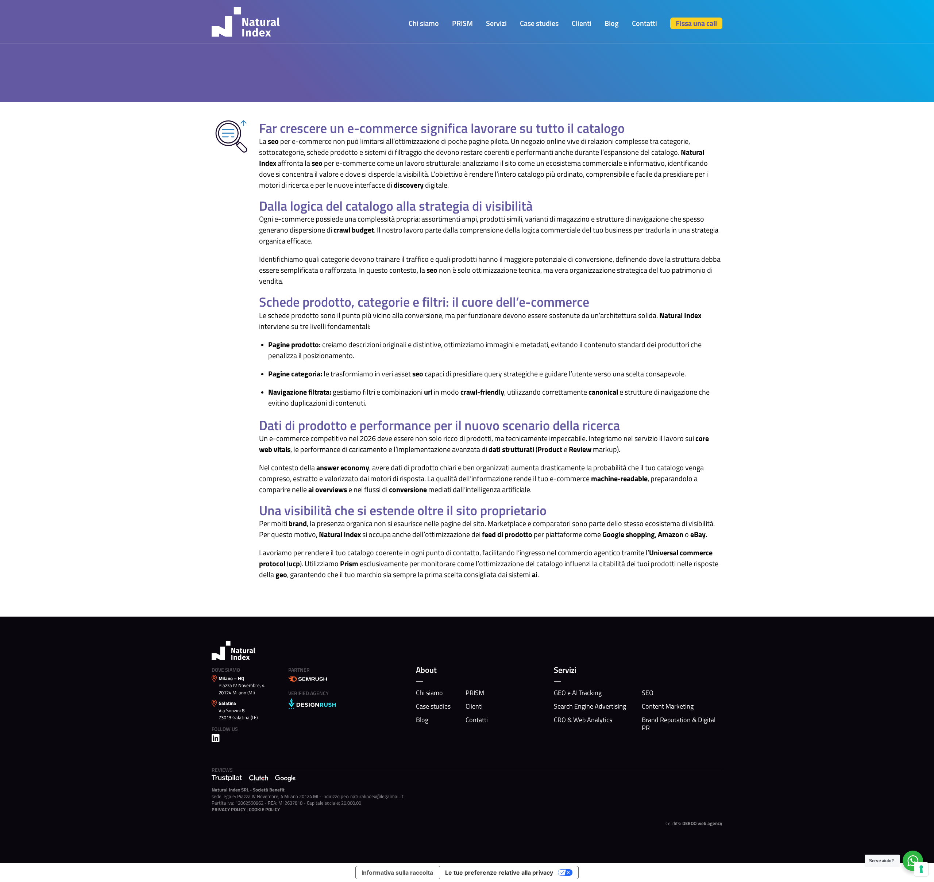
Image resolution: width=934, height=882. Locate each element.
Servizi (496, 23)
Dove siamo (226, 670)
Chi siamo (424, 23)
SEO (647, 693)
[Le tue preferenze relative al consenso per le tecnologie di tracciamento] (921, 869)
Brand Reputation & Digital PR (678, 724)
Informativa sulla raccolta (397, 872)
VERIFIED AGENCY (308, 693)
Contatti (644, 23)
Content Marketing (668, 706)
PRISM (462, 23)
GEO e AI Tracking (578, 693)
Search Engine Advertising (590, 706)
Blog (612, 23)
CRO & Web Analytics (583, 720)
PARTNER (299, 670)
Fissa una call (696, 23)
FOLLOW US (225, 729)
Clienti (581, 23)
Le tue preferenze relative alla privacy (499, 872)
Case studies (539, 23)
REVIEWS (222, 770)
